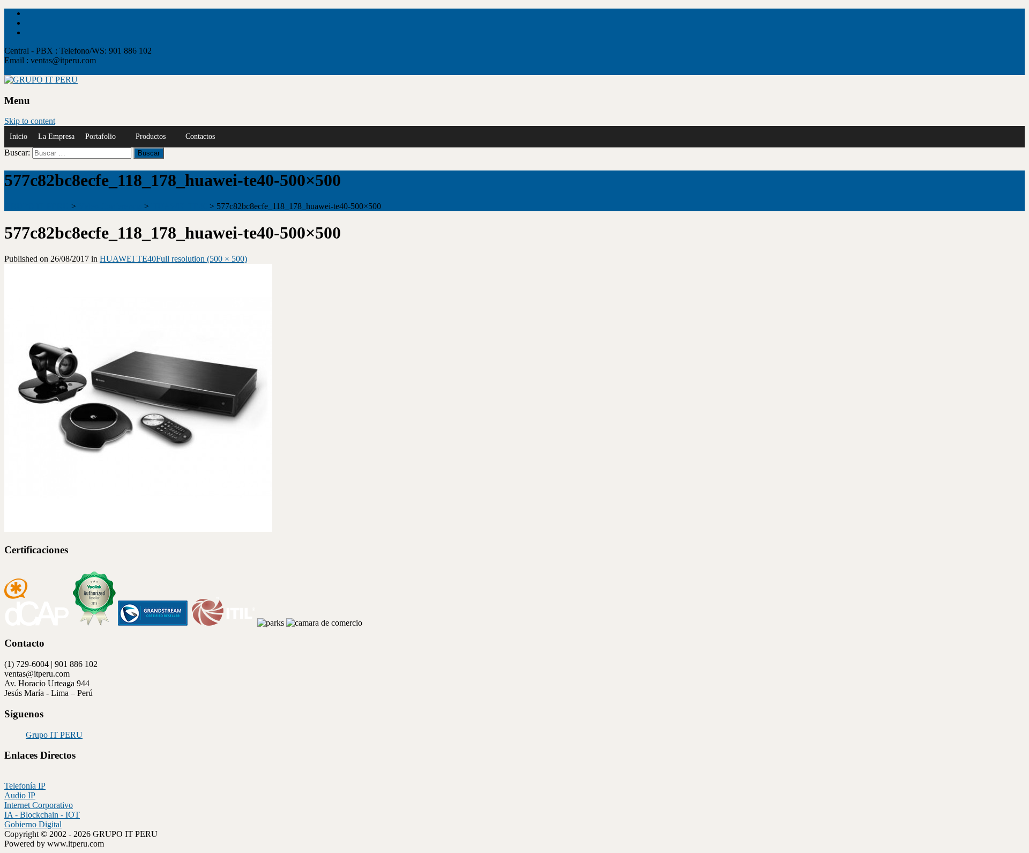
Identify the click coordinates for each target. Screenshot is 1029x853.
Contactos (200, 136)
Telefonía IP (25, 785)
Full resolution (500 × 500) (201, 258)
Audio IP (19, 795)
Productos (151, 136)
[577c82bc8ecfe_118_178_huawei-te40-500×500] (138, 528)
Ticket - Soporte (31, 70)
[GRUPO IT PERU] (41, 79)
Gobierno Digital (33, 824)
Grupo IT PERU (54, 734)
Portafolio (100, 136)
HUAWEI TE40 (128, 258)
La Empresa (56, 136)
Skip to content (29, 120)
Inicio (18, 136)
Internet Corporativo (38, 805)
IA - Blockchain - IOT (42, 814)
